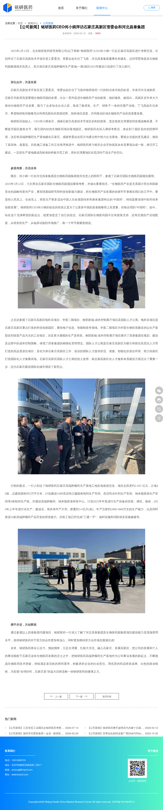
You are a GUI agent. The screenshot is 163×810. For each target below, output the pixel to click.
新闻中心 (102, 8)
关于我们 (81, 8)
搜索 (153, 7)
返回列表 (107, 696)
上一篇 (58, 696)
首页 (61, 8)
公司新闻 (48, 23)
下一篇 (79, 696)
